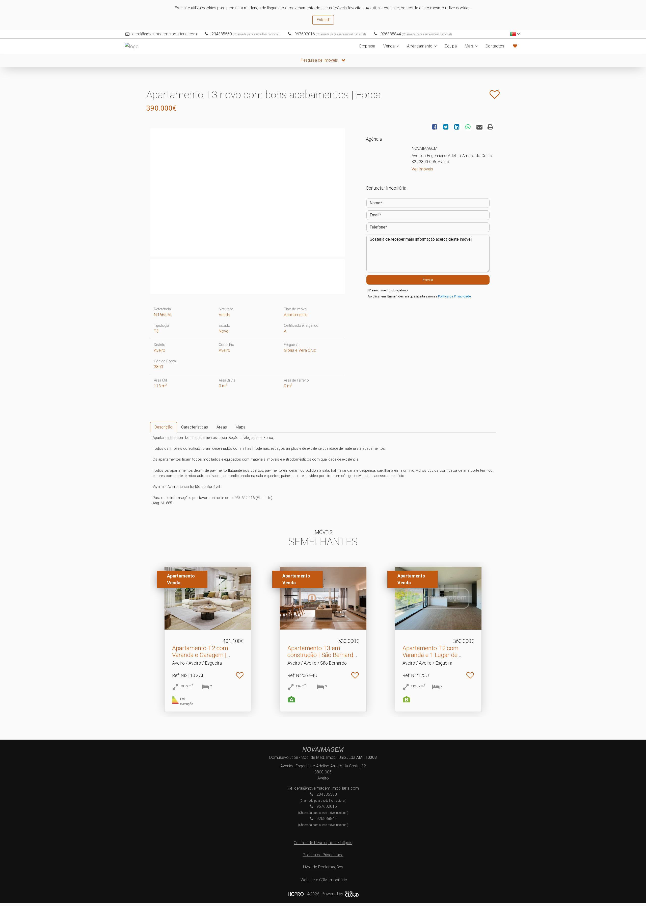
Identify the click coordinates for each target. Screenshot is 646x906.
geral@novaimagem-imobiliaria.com (164, 34)
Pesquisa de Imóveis (320, 60)
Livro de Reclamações (323, 867)
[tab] (163, 427)
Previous (144, 193)
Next (351, 193)
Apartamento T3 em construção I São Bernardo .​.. (322, 655)
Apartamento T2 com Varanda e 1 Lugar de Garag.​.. (430, 655)
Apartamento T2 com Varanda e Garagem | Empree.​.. (200, 655)
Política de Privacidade (454, 296)
